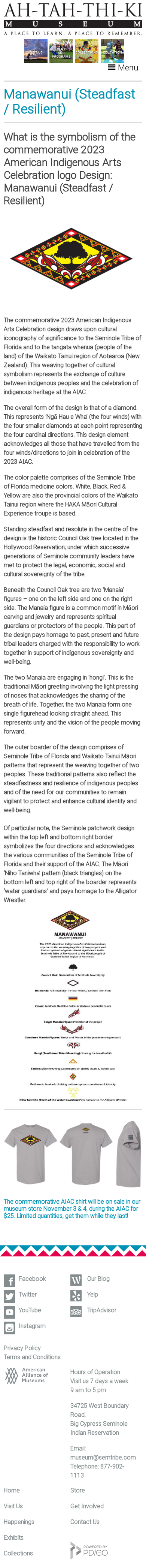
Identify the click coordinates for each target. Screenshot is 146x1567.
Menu (128, 67)
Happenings (19, 1521)
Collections (18, 1553)
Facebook (32, 1278)
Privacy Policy (22, 1348)
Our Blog (98, 1278)
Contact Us (85, 1521)
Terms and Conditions (32, 1357)
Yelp (92, 1294)
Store (77, 1490)
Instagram (32, 1325)
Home (12, 1490)
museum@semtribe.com (103, 1457)
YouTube (30, 1310)
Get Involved (87, 1506)
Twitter (28, 1294)
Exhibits (14, 1537)
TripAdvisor (101, 1310)
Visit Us (13, 1506)
